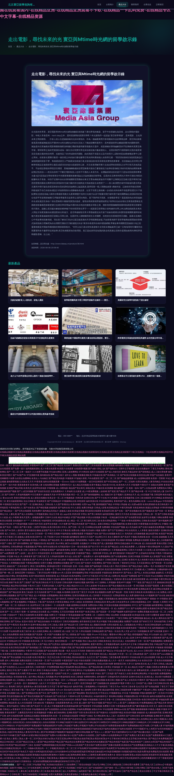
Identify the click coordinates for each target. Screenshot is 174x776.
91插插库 (69, 478)
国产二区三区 (47, 465)
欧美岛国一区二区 (158, 611)
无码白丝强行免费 (105, 663)
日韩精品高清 (100, 602)
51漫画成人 (31, 572)
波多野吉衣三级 (37, 605)
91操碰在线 (97, 475)
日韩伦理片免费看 (131, 764)
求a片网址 (60, 543)
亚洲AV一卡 (50, 605)
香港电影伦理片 (54, 566)
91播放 (50, 712)
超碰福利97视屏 (117, 683)
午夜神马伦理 (74, 696)
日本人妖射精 (91, 585)
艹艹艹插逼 (136, 582)
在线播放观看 (125, 615)
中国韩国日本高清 (11, 504)
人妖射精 (103, 491)
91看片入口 (130, 683)
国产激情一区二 (112, 768)
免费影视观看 (77, 533)
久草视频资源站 (41, 514)
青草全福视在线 (50, 546)
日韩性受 (15, 774)
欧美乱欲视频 (149, 572)
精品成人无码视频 (45, 676)
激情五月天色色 (122, 514)
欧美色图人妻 (36, 485)
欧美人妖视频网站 (82, 644)
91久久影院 (76, 507)
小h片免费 (63, 524)
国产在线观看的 (52, 709)
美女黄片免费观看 (163, 676)
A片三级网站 (100, 582)
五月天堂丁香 (53, 686)
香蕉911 (168, 475)
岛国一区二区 (11, 605)
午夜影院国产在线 (70, 660)
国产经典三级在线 (111, 563)
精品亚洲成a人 (81, 667)
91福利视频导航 (118, 524)
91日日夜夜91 (36, 494)
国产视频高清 (148, 511)
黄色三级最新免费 (123, 689)
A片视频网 (150, 595)
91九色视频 (112, 498)
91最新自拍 (107, 572)
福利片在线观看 (97, 472)
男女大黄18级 (127, 768)
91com (95, 634)
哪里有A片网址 (116, 634)
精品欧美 (13, 702)
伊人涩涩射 (66, 572)
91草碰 (93, 543)
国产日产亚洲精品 (116, 530)
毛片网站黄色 (100, 715)
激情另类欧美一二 (63, 641)
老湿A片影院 (27, 621)
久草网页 (164, 602)
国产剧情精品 (144, 472)
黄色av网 (110, 602)
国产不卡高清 (144, 576)
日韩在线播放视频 (99, 660)
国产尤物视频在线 (101, 683)
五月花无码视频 (67, 611)
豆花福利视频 (83, 628)
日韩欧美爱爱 (111, 559)
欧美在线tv (18, 654)
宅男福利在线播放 (50, 647)
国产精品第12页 (71, 624)
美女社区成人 (118, 641)
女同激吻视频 (139, 533)
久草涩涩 (168, 572)
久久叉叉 (17, 628)
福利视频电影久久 (160, 628)
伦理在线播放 (142, 481)
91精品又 (7, 689)
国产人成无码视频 (25, 491)
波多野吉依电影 (50, 524)
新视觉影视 (51, 576)
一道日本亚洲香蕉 (95, 481)
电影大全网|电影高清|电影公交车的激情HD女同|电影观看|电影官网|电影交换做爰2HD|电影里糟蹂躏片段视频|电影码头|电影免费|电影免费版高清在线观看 (99, 751)
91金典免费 (14, 631)
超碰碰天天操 (49, 494)
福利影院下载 (85, 771)
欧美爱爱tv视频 (42, 615)
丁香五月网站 (122, 618)
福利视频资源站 (33, 468)
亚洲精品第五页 (145, 589)
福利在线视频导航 (158, 696)
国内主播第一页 (54, 589)
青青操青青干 (11, 712)
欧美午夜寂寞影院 (37, 576)
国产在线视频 (145, 605)
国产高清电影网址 (70, 589)
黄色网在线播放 (116, 696)
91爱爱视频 (143, 524)
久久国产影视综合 (62, 504)
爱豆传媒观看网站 (15, 501)
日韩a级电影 (138, 654)
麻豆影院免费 (40, 686)
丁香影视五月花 (144, 628)
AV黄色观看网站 (133, 520)
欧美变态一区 (160, 465)
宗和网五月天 (128, 569)
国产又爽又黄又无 (41, 556)
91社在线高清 (131, 530)
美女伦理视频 (108, 465)
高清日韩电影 (86, 683)
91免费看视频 (53, 667)
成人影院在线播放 (39, 498)
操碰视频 (163, 537)
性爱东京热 (71, 569)
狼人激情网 (86, 689)
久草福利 (69, 491)
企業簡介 (110, 4)
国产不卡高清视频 (67, 768)
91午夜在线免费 (130, 589)
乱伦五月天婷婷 (78, 650)
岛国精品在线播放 (32, 715)
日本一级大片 (6, 465)
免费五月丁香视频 (57, 615)
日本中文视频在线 (143, 637)
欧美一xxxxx (147, 501)
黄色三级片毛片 (87, 559)
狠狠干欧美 (14, 582)
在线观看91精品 (116, 712)
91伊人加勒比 (76, 602)
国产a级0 (92, 468)
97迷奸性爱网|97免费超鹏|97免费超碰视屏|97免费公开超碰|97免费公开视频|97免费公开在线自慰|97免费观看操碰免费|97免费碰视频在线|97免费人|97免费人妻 (89, 725)
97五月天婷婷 (55, 582)
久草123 (130, 663)
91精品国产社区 (161, 644)
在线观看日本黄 (50, 608)
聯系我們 (135, 4)
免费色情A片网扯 (96, 605)
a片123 (133, 631)
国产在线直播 (156, 631)
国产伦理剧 (24, 637)
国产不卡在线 (101, 498)
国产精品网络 (79, 693)
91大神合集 (136, 543)
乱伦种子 (68, 465)
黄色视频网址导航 (80, 572)
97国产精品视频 (78, 517)
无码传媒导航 (160, 621)
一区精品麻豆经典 (116, 517)
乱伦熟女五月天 (26, 481)
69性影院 (81, 501)
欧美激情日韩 (153, 608)
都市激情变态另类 (88, 621)
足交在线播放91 (142, 468)
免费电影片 (99, 559)
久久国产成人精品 (63, 585)
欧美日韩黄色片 (39, 657)
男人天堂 (125, 631)
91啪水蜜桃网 (146, 693)
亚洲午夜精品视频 (38, 624)
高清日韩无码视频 (113, 569)
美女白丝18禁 (88, 673)
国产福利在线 (64, 507)
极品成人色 (149, 618)
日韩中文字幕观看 (127, 468)
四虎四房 (124, 676)
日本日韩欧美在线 (161, 683)
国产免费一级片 (18, 468)
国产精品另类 (160, 702)
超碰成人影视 (23, 537)
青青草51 (125, 657)
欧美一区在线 (152, 537)
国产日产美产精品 (25, 595)
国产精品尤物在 (135, 566)
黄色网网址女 (105, 550)
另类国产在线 (73, 598)
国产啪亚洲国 (78, 647)
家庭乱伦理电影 (152, 507)
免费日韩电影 (87, 507)
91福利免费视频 (84, 709)
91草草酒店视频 (63, 494)
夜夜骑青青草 (23, 485)
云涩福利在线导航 (147, 553)
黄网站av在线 (120, 709)
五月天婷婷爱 (40, 592)
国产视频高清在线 (38, 543)
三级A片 (62, 670)
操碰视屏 (53, 507)
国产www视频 (163, 654)
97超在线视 (153, 673)
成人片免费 (50, 618)
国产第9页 (60, 618)
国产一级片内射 (10, 485)
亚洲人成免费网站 (70, 472)
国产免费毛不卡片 (55, 693)
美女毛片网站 (99, 764)
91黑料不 (141, 680)
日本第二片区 (27, 699)
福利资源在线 (92, 501)
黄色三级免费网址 (38, 566)
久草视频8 (111, 582)
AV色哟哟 (66, 592)
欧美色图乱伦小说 (151, 592)
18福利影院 (46, 520)
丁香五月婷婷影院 (29, 774)
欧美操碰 (18, 676)
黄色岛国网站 (135, 501)
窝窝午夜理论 (97, 644)
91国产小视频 (144, 667)
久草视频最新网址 (119, 550)
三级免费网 (70, 764)
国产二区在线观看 (94, 465)
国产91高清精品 (111, 481)
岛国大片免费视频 (78, 481)
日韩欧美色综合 (104, 641)
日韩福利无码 (113, 676)
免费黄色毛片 (66, 485)
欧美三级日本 (26, 631)
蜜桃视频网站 (125, 605)
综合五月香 (54, 514)
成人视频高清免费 (98, 624)
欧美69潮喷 (76, 504)
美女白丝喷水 (145, 771)
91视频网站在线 (69, 501)
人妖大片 (42, 683)
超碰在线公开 (19, 663)
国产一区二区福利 (127, 481)
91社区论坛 (84, 589)
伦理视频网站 (52, 595)
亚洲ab (153, 540)
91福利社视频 (79, 582)
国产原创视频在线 (133, 511)
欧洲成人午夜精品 (39, 540)
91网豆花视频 (53, 533)
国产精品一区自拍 (112, 631)
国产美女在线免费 (47, 654)
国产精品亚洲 (15, 592)
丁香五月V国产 (56, 628)
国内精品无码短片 (51, 511)
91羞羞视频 (29, 546)
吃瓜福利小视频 (93, 530)
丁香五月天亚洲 (114, 670)
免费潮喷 (106, 527)
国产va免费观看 (7, 553)
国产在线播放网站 (119, 556)
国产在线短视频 (152, 686)
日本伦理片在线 (97, 637)
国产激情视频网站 (92, 494)
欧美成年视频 (130, 712)
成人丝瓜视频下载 (145, 494)
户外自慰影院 (93, 478)
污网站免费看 (162, 517)
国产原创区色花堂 (42, 491)
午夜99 (29, 650)
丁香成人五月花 (91, 550)
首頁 (99, 4)
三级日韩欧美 (86, 618)
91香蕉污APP (61, 654)
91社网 (91, 592)
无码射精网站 (81, 540)
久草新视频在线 (110, 598)
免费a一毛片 (149, 566)
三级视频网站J (90, 686)
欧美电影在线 (138, 615)
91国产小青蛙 (6, 543)
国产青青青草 (85, 706)
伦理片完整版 (46, 563)
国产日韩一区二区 (76, 527)
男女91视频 (101, 621)
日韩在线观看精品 (138, 602)
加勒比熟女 (91, 488)
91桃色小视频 (154, 709)
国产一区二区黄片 (13, 611)
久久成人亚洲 (128, 637)
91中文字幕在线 (63, 530)
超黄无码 (29, 667)
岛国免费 (24, 598)
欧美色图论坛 (155, 524)
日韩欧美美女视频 (112, 628)
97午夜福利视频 (20, 524)
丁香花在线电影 (84, 764)
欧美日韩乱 (90, 611)
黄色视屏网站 (22, 576)
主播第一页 (49, 569)
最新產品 (14, 263)
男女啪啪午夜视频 (124, 540)
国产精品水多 (66, 686)
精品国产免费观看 (129, 576)
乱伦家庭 (77, 491)
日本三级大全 (15, 618)
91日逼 (125, 693)
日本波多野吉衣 (122, 602)
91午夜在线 (144, 696)
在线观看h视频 (81, 468)
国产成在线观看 (51, 650)
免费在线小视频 (78, 530)
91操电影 (116, 667)
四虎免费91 (37, 511)
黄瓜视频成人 (107, 579)
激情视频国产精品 (104, 504)
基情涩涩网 (20, 572)
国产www (62, 683)
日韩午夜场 (84, 624)
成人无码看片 (95, 595)
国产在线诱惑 (9, 667)
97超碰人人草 (105, 774)
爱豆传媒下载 (17, 689)
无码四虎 (129, 533)
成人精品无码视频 (81, 485)
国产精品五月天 (149, 582)
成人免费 (129, 595)
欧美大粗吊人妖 (129, 670)
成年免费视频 (147, 715)
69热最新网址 (90, 663)
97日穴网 (103, 576)
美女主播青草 (114, 537)
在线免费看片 (131, 641)
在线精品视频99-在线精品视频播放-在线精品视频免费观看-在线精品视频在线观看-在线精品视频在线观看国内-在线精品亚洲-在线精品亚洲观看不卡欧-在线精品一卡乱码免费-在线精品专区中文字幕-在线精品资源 (86, 10)
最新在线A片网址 (8, 576)
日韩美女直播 (45, 579)
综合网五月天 (101, 537)
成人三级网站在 (149, 569)
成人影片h (32, 553)
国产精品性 (58, 465)
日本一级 (142, 641)
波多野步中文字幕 (128, 644)
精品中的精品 (64, 517)
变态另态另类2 (54, 657)
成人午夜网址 (53, 611)
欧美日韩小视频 (113, 680)
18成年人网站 (94, 540)
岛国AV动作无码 (35, 524)
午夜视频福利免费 (123, 706)
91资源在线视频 (111, 605)
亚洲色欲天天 (130, 494)
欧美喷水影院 (131, 524)
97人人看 (117, 702)
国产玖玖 (42, 693)
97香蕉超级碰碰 (73, 615)
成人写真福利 (63, 576)
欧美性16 (133, 559)
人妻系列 (20, 530)
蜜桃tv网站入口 (48, 598)
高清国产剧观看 (152, 585)
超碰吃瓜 (160, 572)
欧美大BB (13, 540)
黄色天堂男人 (25, 517)
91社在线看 (26, 657)
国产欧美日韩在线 (40, 582)
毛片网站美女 (87, 696)
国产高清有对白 (75, 719)
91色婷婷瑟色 (44, 553)
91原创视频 (100, 680)
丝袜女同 (25, 608)
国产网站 (38, 546)
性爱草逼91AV (130, 611)
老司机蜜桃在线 (59, 520)
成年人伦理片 (73, 683)
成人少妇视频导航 (164, 540)
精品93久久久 (77, 585)
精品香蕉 (51, 543)
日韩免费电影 (17, 546)
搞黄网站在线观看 (79, 605)
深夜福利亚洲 (142, 670)
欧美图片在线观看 (65, 468)
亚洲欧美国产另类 (75, 712)
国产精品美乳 (54, 540)
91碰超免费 (164, 699)
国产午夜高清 (13, 624)
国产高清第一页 (39, 634)
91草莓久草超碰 (120, 504)
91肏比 (98, 673)
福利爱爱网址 (157, 605)
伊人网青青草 (26, 556)
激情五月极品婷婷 (130, 472)
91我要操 (164, 598)
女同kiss (159, 764)
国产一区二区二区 (108, 478)
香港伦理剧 (162, 543)
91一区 (124, 667)
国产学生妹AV (115, 771)
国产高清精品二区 (111, 475)
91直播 (10, 556)
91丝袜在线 (135, 657)
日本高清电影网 (108, 540)
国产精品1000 (68, 637)
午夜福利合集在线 (88, 774)
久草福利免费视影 (49, 719)
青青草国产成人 (121, 501)
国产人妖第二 (21, 553)
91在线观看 (108, 709)
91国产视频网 (117, 611)
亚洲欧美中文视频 (161, 715)
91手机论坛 (103, 693)
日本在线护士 (23, 566)
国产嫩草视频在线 (140, 706)
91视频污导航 (65, 647)
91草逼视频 (97, 706)
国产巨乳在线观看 (23, 511)
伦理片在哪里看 (152, 615)
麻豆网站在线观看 (161, 589)
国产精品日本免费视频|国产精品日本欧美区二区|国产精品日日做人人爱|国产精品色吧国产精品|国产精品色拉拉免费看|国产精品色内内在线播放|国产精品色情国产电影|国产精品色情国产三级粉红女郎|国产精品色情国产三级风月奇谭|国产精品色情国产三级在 (87, 741)
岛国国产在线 (60, 673)
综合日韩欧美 (30, 501)
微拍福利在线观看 (21, 465)
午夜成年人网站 (150, 689)
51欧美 (104, 517)
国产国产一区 (25, 504)
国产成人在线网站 (25, 514)
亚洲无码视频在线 (80, 595)
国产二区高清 (150, 654)
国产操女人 (129, 572)
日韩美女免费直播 (159, 667)
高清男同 (121, 715)
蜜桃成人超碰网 (20, 719)
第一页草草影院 (92, 654)
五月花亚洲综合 (144, 563)
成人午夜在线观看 (48, 468)
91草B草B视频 (166, 507)
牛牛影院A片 (56, 621)
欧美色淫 (28, 488)
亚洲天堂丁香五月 (79, 592)
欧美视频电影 (40, 712)
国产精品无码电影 (57, 478)
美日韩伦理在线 (100, 771)
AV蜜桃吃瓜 (31, 663)
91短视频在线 (38, 709)
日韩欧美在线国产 (150, 520)
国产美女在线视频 (107, 533)
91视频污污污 (6, 663)
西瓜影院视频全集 (15, 696)
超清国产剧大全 (48, 530)
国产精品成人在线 (116, 546)
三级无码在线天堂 (113, 637)
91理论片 (140, 624)
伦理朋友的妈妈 (14, 608)
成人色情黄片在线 (145, 559)
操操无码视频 (25, 634)
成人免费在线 (114, 576)
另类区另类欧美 (135, 592)
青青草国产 (80, 611)
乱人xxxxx (20, 667)
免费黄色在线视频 (86, 680)
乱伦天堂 (140, 686)
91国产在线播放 (54, 634)
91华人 (64, 527)
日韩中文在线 (51, 517)
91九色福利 (154, 634)
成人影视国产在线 (158, 556)
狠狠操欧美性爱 (164, 582)
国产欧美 (19, 550)
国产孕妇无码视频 (32, 696)
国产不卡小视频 (54, 592)
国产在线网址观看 (139, 608)
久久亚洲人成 (149, 550)
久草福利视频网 (22, 494)
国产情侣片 (108, 702)
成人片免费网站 (70, 771)
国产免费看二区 (88, 615)
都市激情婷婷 (119, 553)
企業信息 (147, 4)
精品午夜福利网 (67, 667)
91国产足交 (82, 768)
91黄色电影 (67, 566)
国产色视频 (77, 641)
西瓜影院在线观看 (93, 511)
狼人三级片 (111, 715)
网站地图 (22, 455)
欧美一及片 (22, 683)
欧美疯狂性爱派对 (55, 764)
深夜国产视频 (81, 699)
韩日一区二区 (77, 494)
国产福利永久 (112, 468)
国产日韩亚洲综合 (74, 670)
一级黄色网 (96, 553)
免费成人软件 (166, 592)
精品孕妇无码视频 (19, 585)
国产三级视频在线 (130, 702)
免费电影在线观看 (141, 540)
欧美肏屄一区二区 (119, 647)
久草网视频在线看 (17, 563)
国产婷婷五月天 (146, 621)
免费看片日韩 (109, 706)
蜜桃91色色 (139, 595)
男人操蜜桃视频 (67, 540)
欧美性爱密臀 (91, 647)
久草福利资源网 (57, 556)
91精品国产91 (131, 553)
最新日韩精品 (104, 524)
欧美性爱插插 (149, 504)
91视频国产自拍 (91, 533)
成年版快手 (102, 676)
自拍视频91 (18, 520)
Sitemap (123, 442)
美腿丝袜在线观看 (94, 650)
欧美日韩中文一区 (38, 537)
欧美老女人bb (27, 533)
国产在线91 (86, 563)
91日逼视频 (38, 650)
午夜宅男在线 (165, 579)
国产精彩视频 (42, 507)
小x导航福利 (71, 680)
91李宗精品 (66, 657)
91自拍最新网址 (106, 501)
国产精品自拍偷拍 (42, 621)
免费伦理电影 (79, 579)
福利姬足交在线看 (38, 611)
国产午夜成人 (91, 524)
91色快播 (64, 537)
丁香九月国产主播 (32, 689)
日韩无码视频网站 (71, 621)
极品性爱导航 (152, 533)
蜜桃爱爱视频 (13, 481)
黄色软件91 (118, 572)
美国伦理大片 (79, 465)
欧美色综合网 (143, 475)
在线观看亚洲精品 (162, 559)
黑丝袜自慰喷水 (79, 657)
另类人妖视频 (28, 628)
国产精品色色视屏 (76, 524)
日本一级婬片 (25, 472)
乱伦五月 (91, 657)
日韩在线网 (67, 582)
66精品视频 (91, 608)
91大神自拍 (84, 472)
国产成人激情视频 (105, 543)
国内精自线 (45, 475)
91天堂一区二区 (124, 654)
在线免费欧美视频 (51, 485)
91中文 (135, 605)
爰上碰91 (83, 702)
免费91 (104, 530)
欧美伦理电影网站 (109, 520)
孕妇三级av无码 (89, 641)
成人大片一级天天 (116, 660)
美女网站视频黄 (48, 689)
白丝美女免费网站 (23, 478)
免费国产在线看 (131, 621)
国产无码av (16, 621)
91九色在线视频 (82, 637)
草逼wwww (31, 673)
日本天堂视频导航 (126, 498)
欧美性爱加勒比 (71, 774)
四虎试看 (76, 514)
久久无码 (68, 693)
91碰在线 (100, 488)
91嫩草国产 (137, 689)
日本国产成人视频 (144, 683)
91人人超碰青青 (74, 673)
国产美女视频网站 (18, 602)
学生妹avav (102, 585)
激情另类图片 (154, 530)
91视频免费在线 (131, 696)
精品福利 (113, 654)
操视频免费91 (38, 517)
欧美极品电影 (136, 514)
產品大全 (122, 4)
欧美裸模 (109, 488)
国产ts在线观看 (54, 660)
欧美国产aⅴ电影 (49, 768)
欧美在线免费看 (14, 559)
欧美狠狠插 (88, 602)
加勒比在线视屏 (31, 654)
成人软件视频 (152, 579)
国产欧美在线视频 (128, 475)
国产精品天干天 (123, 491)
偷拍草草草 (149, 647)
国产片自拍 (75, 563)
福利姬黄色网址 (63, 550)
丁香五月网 (60, 569)
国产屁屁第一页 (103, 611)
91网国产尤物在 (86, 715)
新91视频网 (163, 520)
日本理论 (107, 667)
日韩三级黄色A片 (31, 550)
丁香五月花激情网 (26, 615)
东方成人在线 (71, 556)
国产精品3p (108, 650)
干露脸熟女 (50, 702)
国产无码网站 (102, 657)
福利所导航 (78, 686)
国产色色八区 (147, 764)
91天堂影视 (52, 683)
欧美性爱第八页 (36, 771)
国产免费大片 (40, 699)
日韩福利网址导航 (145, 644)
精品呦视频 (52, 699)
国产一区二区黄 (24, 764)
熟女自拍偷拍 (86, 598)
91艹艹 (27, 520)
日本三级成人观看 (55, 624)
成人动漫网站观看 (142, 478)
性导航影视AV (64, 546)
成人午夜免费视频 (90, 491)
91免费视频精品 (146, 702)
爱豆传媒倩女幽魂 (33, 530)
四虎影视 (141, 537)
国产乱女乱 (128, 650)
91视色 (158, 553)
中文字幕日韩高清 (161, 771)
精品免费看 (130, 546)
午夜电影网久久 (16, 507)
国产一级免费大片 (85, 556)
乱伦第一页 (130, 585)
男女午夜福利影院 (62, 676)
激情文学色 (12, 670)
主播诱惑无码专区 (25, 712)
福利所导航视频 (37, 618)
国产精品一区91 (58, 680)
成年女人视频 (71, 475)
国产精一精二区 (7, 572)
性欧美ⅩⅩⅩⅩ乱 (109, 485)
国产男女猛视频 (14, 657)
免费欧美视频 (143, 611)
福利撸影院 (74, 537)
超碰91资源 (16, 579)
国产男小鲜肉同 (95, 514)
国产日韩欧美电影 (166, 514)
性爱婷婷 (118, 579)
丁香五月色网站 (157, 468)
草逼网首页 (41, 501)
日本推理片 (110, 618)
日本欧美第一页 (39, 660)
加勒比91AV (96, 709)
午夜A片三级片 (34, 585)
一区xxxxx (64, 481)
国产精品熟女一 (7, 511)
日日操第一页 (41, 533)
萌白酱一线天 (64, 650)
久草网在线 (35, 520)
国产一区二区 (13, 472)
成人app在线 (66, 514)
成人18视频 (10, 673)
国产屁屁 (112, 491)
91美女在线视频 (93, 517)
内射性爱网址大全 (133, 660)
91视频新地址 (115, 693)
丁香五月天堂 (147, 465)
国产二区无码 (159, 693)
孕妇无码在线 (92, 693)
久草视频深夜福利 (111, 644)
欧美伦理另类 (89, 712)
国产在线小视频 (84, 634)
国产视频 (131, 709)
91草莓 (3, 693)
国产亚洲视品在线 (30, 693)
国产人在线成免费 (148, 488)
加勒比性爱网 (157, 485)
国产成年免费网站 (21, 543)
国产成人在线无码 (128, 680)
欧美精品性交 (113, 507)
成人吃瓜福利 (132, 527)
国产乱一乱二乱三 (30, 579)
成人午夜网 (14, 517)
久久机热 (4, 517)
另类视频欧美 (143, 631)
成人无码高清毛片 (11, 589)
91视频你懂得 (73, 559)
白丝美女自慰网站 (68, 709)
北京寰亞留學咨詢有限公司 (21, 4)
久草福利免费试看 (45, 673)
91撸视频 (43, 774)
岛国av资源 (5, 579)
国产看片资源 (25, 527)
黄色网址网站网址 (139, 673)
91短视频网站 (89, 670)
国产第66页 (61, 598)
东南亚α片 (12, 771)
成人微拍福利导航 (153, 712)
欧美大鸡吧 (20, 673)
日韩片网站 (140, 768)
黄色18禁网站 (65, 595)
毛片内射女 (49, 641)
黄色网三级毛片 (16, 686)
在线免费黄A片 (57, 491)
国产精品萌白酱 (95, 667)
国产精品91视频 (76, 663)
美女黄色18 (24, 624)
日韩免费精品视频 (123, 699)
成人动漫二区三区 (70, 631)
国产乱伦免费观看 (135, 647)
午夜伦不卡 (145, 485)
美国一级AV (134, 488)
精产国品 (127, 634)
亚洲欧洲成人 (38, 504)
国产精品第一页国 (120, 592)
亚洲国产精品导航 (15, 488)
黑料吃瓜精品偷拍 (122, 543)
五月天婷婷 (26, 709)
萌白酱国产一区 (121, 488)
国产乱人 (138, 572)
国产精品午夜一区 (139, 491)
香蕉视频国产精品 (140, 634)
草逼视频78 (82, 569)
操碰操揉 (141, 712)
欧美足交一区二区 (55, 498)
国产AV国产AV (19, 475)
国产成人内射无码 (113, 472)
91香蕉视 (38, 481)
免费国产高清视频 (166, 689)
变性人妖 (101, 468)
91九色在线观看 (148, 657)
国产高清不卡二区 (38, 706)
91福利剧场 (65, 533)
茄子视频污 (119, 494)
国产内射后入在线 (122, 673)
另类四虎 (79, 498)
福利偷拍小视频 (122, 465)
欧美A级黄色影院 (129, 628)
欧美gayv (157, 501)
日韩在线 (49, 504)
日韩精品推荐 (98, 631)
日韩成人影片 (108, 566)
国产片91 (53, 559)
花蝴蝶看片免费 (7, 478)
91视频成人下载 (34, 602)
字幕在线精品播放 (115, 621)
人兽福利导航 (155, 670)
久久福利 (25, 618)
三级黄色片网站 (103, 615)
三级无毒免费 (114, 657)
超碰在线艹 (12, 566)
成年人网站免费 (54, 637)
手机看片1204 (53, 537)
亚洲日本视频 (134, 556)
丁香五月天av (114, 686)
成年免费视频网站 (102, 556)
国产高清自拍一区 (76, 654)
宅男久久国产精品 (39, 644)
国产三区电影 (108, 673)
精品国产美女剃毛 (77, 488)
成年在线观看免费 (15, 715)
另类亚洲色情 (139, 507)
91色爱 (157, 650)
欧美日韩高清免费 (17, 647)
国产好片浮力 (94, 546)
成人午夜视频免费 (55, 706)
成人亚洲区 (123, 559)
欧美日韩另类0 (54, 527)
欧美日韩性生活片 (11, 637)
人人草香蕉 (142, 530)
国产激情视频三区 (34, 647)
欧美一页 (57, 715)
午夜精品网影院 (33, 563)
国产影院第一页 (158, 563)
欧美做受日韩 (108, 511)
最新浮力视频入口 (18, 768)
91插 (158, 657)
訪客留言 (160, 4)
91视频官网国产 (142, 598)
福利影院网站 (108, 514)
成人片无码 (152, 663)
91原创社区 (107, 595)
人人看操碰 (140, 546)
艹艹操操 (121, 520)
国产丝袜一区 (161, 511)
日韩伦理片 (149, 650)
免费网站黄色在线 (98, 589)
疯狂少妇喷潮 (104, 647)
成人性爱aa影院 (135, 504)
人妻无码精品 (154, 481)
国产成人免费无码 (96, 569)
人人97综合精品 (12, 598)
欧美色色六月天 (123, 485)
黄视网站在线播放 (61, 563)
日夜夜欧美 (26, 559)
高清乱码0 (9, 550)
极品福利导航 (108, 689)
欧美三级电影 (77, 676)
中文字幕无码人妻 (156, 491)
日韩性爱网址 (36, 608)
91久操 (104, 546)
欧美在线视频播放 (165, 660)
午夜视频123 (99, 618)
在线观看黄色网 (62, 702)
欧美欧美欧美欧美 (53, 771)
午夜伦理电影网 (153, 546)
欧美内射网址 (75, 576)
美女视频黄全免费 (103, 592)
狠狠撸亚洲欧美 (84, 475)
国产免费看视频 (136, 618)
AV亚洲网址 (97, 563)
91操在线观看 (84, 660)
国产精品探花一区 (105, 608)
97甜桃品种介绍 (14, 641)
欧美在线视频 (21, 569)
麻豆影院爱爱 (139, 579)
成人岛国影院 (55, 631)
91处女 (16, 556)
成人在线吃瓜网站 (40, 631)
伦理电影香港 (119, 595)
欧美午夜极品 (95, 485)
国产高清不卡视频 (128, 537)
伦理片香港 (96, 689)
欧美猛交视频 (78, 511)
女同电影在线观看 (70, 715)
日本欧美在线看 (44, 663)
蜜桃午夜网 (165, 615)
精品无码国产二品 (8, 683)
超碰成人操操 (65, 511)
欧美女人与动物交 (40, 478)
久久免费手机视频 (40, 472)
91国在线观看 (95, 572)
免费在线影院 (25, 660)
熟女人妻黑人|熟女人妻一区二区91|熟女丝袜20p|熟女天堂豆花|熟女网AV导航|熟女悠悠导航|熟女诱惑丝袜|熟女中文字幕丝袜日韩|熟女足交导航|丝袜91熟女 (77, 738)
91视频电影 (69, 498)
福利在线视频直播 (51, 481)
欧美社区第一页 (149, 660)
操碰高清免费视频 (156, 527)
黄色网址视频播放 (8, 595)
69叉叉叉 (153, 706)
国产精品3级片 (57, 475)
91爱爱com (55, 572)
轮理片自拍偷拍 (96, 628)
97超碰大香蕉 (80, 478)
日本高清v (136, 699)
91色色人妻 (107, 553)
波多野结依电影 (39, 488)
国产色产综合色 (130, 771)
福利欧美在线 (141, 663)
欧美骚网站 (101, 670)
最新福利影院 (67, 644)
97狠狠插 (159, 647)
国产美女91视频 (95, 702)
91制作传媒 (169, 576)
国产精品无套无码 (38, 637)
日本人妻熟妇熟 (114, 764)
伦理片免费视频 (55, 774)
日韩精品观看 (69, 553)
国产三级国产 (25, 582)
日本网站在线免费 (93, 527)
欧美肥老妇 (8, 654)
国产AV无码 (10, 530)
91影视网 (135, 485)
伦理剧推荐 (156, 637)
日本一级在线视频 (79, 546)
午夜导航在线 (40, 589)
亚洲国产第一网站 (66, 608)
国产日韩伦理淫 (133, 715)
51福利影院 (102, 686)
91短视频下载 (39, 764)
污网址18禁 (25, 706)
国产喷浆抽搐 (25, 644)
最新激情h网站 (11, 644)
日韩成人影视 (100, 507)
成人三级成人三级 (13, 533)
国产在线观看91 (96, 768)
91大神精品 (157, 498)
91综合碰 (118, 650)
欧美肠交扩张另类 (163, 566)
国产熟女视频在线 (116, 585)
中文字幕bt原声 (73, 618)
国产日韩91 (10, 494)
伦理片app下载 (88, 504)
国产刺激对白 (102, 712)
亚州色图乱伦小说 (164, 550)
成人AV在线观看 (24, 702)
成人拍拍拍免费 (149, 543)
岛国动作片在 (23, 605)
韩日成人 (104, 654)
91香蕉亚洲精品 (62, 602)
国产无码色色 (48, 602)
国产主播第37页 (24, 670)
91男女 (84, 514)
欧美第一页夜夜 (158, 478)
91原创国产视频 (118, 527)
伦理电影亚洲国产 (47, 550)
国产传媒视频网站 (154, 641)
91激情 (164, 709)
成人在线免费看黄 (11, 634)
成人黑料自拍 (160, 618)
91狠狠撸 (51, 488)
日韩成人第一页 (150, 514)
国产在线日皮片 (60, 696)
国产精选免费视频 (60, 663)
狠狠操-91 (154, 598)
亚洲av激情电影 (26, 589)
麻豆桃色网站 (60, 712)
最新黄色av (29, 686)
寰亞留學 (79, 442)
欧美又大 (120, 533)
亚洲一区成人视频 (81, 566)
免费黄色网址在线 (36, 569)
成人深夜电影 (62, 488)
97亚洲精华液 (33, 475)
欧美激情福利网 (71, 706)
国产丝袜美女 (30, 507)
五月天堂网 (62, 719)
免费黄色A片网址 (164, 488)
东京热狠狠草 (57, 553)
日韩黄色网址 (70, 628)
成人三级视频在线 (127, 624)
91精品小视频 (34, 719)
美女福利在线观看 (72, 689)
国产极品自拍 (152, 680)
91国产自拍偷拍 (157, 475)
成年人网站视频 (12, 660)
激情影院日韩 (120, 663)
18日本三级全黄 (128, 686)
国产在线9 (143, 527)
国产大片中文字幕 (40, 559)
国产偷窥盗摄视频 (125, 478)
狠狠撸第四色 (46, 715)
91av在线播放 (156, 576)
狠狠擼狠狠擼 (141, 709)
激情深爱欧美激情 (126, 598)
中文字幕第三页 (10, 537)
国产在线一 (120, 511)
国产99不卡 (80, 608)
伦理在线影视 (113, 624)
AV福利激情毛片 (101, 696)
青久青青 (37, 670)
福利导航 (90, 582)
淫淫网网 (145, 556)
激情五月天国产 (87, 537)
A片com (59, 689)
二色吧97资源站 (39, 527)
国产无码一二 (35, 598)
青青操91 (16, 709)
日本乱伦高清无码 (66, 699)
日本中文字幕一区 (106, 699)
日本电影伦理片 (93, 579)
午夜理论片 (16, 699)
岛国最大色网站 (166, 680)
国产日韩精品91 (54, 501)
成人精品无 (133, 667)
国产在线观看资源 (133, 517)
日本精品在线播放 (49, 670)
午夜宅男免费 (126, 507)
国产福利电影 (96, 566)
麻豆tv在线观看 (72, 543)
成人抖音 (74, 702)
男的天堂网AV (121, 566)
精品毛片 (9, 628)
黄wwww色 (8, 498)
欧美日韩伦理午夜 (150, 699)
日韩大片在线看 (135, 550)
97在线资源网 (34, 768)
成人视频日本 (107, 494)
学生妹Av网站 (55, 472)
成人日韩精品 (19, 680)
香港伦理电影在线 (22, 498)
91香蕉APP (35, 465)
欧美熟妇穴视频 (42, 628)
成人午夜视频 (40, 595)
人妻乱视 (13, 514)
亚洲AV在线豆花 (136, 676)
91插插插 (26, 641)
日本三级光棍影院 (143, 498)
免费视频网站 (165, 673)
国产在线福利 (46, 696)
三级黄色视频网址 (17, 650)
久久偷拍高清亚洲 (115, 589)
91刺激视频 (92, 699)
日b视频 (138, 569)
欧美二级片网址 (30, 676)
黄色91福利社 (13, 706)
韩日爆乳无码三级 (92, 520)
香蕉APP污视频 (124, 582)
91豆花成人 (103, 634)
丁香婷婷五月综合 (128, 563)
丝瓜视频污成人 (14, 693)
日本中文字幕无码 (90, 576)
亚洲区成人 (149, 676)
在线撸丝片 (85, 543)
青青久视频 (98, 598)
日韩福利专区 (32, 680)
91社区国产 (135, 465)
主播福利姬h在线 (165, 569)
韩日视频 (140, 585)
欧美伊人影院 (77, 550)
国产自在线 (160, 595)
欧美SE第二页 (37, 641)
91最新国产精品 (83, 553)
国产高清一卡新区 (11, 527)
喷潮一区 (25, 611)
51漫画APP (12, 615)
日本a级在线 (38, 702)
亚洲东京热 (89, 498)
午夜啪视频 (134, 693)
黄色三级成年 (27, 592)
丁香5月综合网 (43, 572)
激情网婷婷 (33, 683)
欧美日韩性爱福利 (153, 624)
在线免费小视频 (63, 605)
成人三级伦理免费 (159, 472)
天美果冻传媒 (48, 585)
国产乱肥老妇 (54, 644)
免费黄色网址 (90, 676)
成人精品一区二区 (75, 520)
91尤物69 (55, 579)
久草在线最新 (85, 631)
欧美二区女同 (44, 680)
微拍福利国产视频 (8, 491)
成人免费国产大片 (122, 608)
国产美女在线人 (154, 768)
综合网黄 (115, 615)
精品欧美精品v (6, 676)
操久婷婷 (62, 559)
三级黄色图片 (40, 667)
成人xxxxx (138, 650)
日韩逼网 (158, 494)
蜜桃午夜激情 (67, 579)
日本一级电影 (153, 602)
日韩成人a (7, 709)
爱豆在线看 (127, 579)
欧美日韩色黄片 (163, 504)
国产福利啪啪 (24, 540)
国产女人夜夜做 (69, 634)
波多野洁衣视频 (148, 517)
